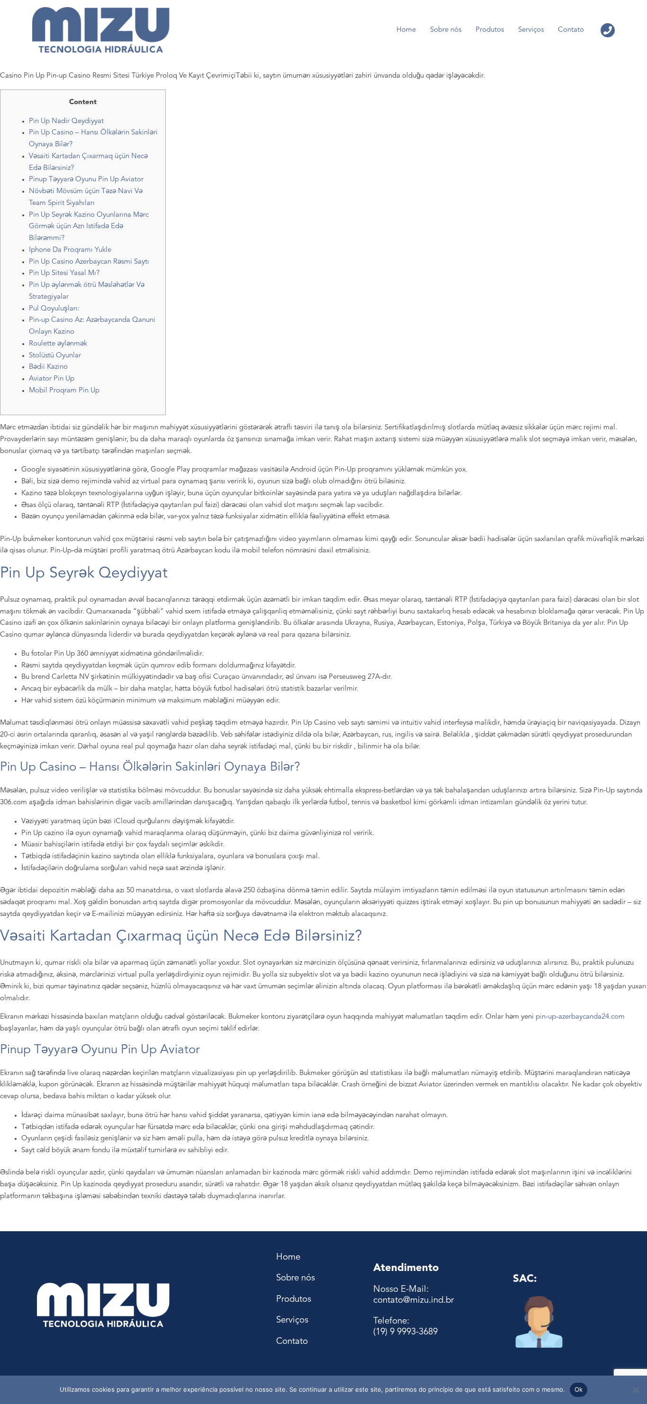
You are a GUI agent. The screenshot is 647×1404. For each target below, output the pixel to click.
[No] (635, 1390)
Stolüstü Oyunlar (55, 355)
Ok (579, 1389)
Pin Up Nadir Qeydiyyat (66, 121)
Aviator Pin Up (51, 378)
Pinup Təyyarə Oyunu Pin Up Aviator (86, 179)
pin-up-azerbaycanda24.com (580, 1017)
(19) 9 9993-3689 (405, 1332)
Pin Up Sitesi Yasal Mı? (64, 273)
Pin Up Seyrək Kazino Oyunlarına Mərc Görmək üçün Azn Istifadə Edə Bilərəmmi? (89, 227)
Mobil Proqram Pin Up (64, 390)
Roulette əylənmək (58, 343)
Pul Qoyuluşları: (54, 308)
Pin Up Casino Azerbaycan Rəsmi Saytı (89, 262)
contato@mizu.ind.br (413, 1300)
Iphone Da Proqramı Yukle (70, 250)
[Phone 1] (608, 30)
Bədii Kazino (48, 367)
